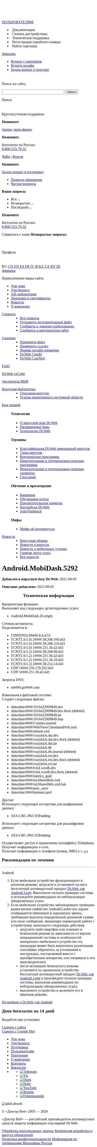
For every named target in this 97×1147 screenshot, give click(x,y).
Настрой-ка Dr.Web (34, 507)
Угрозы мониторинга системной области (51, 397)
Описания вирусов (34, 393)
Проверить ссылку (34, 346)
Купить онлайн (22, 65)
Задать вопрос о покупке (30, 69)
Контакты (18, 1063)
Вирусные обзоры (34, 541)
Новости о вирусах (34, 545)
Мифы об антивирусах (37, 529)
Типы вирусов (31, 453)
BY (53, 266)
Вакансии (18, 1067)
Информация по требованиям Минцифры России (39, 1141)
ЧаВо (6, 157)
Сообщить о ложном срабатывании (47, 326)
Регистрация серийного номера (36, 42)
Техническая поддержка (30, 38)
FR (27, 266)
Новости (17, 302)
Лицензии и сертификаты (31, 298)
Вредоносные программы (39, 457)
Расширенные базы (34, 427)
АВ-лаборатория (23, 294)
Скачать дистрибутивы (29, 34)
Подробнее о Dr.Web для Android (27, 1002)
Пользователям (22, 1051)
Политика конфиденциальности (26, 1139)
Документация (23, 30)
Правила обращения (26, 180)
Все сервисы (29, 318)
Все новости (29, 557)
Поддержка (19, 1047)
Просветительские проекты (41, 503)
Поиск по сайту (14, 84)
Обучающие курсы (34, 499)
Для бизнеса (20, 290)
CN (11, 266)
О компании (20, 306)
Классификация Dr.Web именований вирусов (55, 448)
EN (17, 266)
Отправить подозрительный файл (46, 322)
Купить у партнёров (26, 61)
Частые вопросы (23, 184)
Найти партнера (24, 46)
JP (37, 266)
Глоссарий (28, 477)
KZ (42, 266)
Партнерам (19, 1055)
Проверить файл (32, 342)
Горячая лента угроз (35, 553)
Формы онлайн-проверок (39, 350)
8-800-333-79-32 (14, 149)
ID (58, 266)
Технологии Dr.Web (35, 431)
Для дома (18, 286)
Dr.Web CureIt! (31, 354)
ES (22, 266)
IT (32, 266)
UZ (48, 266)
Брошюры (27, 495)
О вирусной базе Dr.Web (39, 423)
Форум (17, 157)
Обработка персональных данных (28, 1131)
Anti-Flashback (31, 511)
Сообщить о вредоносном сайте (44, 330)
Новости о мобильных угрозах (43, 549)
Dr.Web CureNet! (32, 358)
